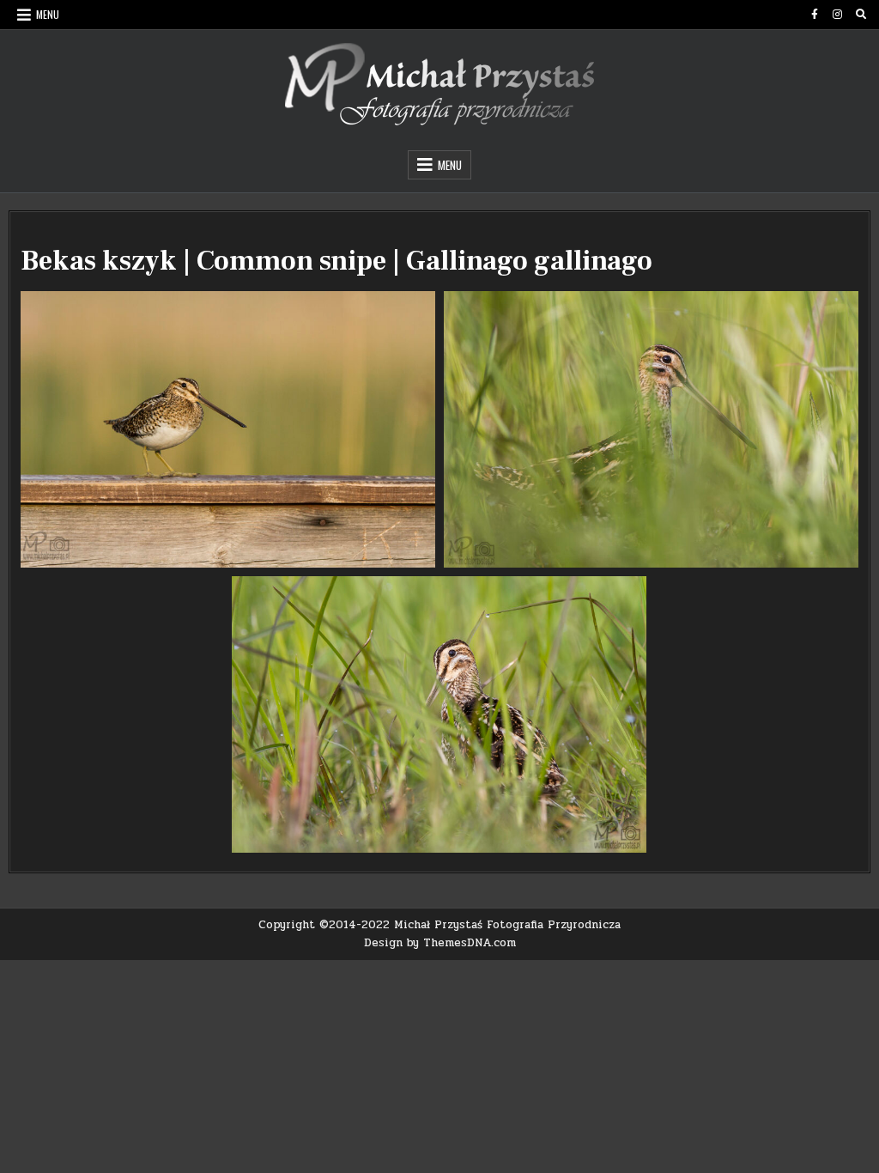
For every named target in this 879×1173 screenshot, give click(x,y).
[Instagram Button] (837, 14)
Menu (47, 14)
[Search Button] (861, 14)
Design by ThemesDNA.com (440, 942)
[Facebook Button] (814, 14)
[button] (228, 429)
